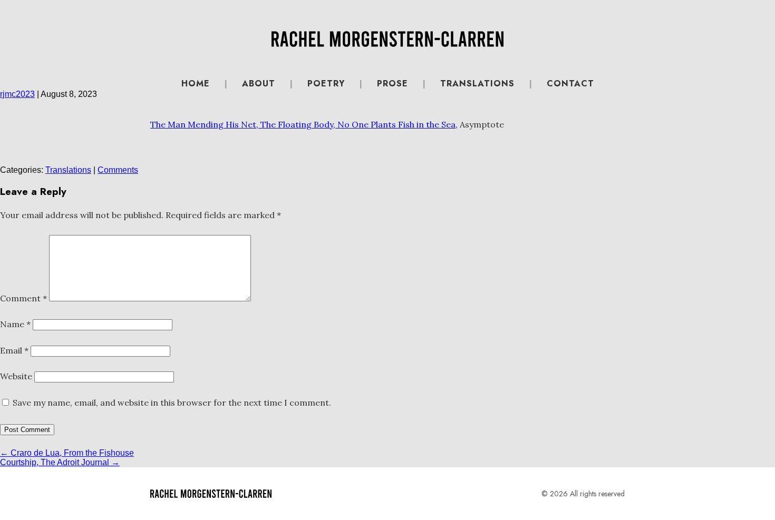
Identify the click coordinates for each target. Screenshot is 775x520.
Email (14, 350)
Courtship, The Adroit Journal (60, 462)
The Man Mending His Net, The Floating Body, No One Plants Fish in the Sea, (304, 124)
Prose (392, 83)
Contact (570, 83)
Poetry (326, 83)
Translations (477, 83)
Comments (118, 169)
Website (16, 376)
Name (15, 324)
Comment (23, 298)
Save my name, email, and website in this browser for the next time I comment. (172, 402)
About (258, 83)
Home (195, 83)
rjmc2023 (17, 94)
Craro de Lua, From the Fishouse (67, 452)
